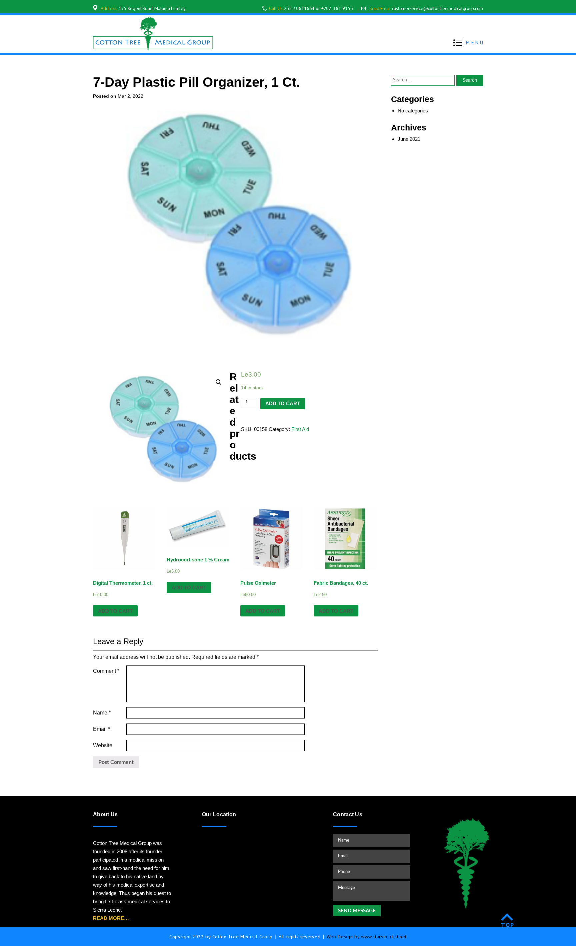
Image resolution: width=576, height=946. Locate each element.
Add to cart (282, 403)
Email (101, 729)
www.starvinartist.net (384, 937)
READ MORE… (111, 918)
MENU (475, 42)
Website (102, 745)
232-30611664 (299, 8)
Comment (106, 671)
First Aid (300, 429)
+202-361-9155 (337, 8)
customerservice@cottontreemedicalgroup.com (437, 8)
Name (102, 713)
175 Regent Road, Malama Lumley (152, 8)
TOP (508, 925)
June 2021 (409, 139)
